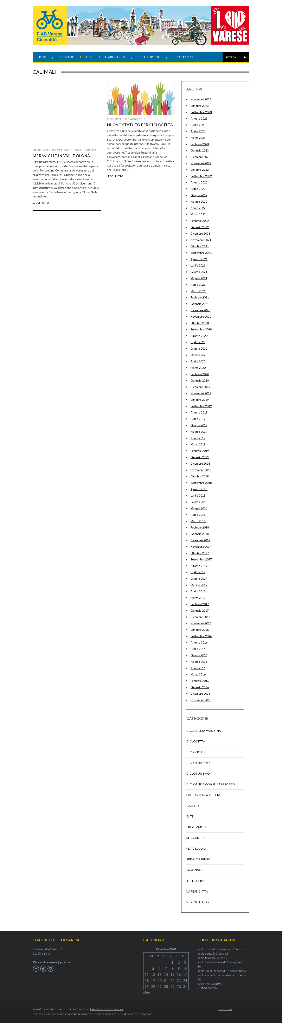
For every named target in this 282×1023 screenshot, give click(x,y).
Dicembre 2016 (200, 617)
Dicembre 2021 (200, 233)
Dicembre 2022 (200, 157)
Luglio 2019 (198, 418)
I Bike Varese (115, 57)
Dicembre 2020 (200, 310)
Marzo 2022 (198, 214)
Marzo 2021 (198, 291)
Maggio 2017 (199, 585)
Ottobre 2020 (200, 323)
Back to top (224, 1010)
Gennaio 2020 (200, 380)
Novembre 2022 (201, 163)
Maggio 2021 (199, 278)
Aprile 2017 (198, 591)
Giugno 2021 (199, 272)
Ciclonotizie (183, 57)
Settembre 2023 (201, 112)
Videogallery (197, 902)
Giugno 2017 (199, 578)
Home (42, 57)
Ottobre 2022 (200, 169)
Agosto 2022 (199, 182)
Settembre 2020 (201, 329)
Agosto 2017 (199, 565)
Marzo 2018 (198, 521)
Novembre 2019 (201, 393)
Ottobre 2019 (200, 399)
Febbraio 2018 (200, 527)
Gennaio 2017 (200, 610)
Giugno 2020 (199, 348)
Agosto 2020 (199, 335)
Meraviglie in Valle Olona (61, 155)
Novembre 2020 (201, 316)
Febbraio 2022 (200, 220)
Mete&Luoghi (197, 848)
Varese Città (197, 891)
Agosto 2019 (199, 412)
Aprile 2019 (198, 438)
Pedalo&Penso (198, 859)
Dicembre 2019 (200, 387)
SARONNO (194, 870)
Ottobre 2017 (200, 553)
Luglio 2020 (198, 342)
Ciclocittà (114, 119)
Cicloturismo (149, 57)
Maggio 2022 (199, 201)
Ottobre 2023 (200, 105)
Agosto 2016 (199, 642)
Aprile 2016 (198, 668)
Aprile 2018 (198, 514)
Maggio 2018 (199, 508)
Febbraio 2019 (200, 450)
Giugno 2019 (199, 425)
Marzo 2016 (198, 674)
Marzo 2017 (198, 597)
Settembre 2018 (201, 482)
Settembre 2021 (201, 252)
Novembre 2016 (201, 623)
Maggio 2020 (199, 355)
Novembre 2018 (201, 470)
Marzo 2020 (198, 367)
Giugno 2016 (199, 655)
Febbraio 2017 (200, 604)
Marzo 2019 (198, 444)
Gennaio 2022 (200, 227)
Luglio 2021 (198, 265)
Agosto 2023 (199, 118)
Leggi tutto (41, 203)
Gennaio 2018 (200, 534)
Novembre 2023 (201, 99)
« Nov (146, 992)
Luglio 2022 (198, 188)
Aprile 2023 (198, 131)
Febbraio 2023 (200, 144)
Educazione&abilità (203, 795)
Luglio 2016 (198, 649)
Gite (90, 57)
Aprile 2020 (198, 361)
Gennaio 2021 (200, 303)
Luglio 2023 (198, 125)
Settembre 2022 (201, 176)
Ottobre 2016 (200, 629)
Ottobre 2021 (200, 246)
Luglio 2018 (198, 495)
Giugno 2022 (199, 195)
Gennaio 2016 (200, 687)
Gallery (193, 805)
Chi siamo (66, 57)
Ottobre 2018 (200, 476)
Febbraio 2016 (200, 680)
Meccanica (195, 838)
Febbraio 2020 (200, 374)
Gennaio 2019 (200, 457)
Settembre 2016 (201, 636)
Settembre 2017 (201, 559)
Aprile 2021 (198, 284)
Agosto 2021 (199, 259)
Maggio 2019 (199, 431)
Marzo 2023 (198, 137)
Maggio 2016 (199, 661)
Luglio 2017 (198, 572)
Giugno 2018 (199, 502)
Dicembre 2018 (200, 463)
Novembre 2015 (201, 700)
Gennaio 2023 (200, 150)
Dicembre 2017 (200, 540)
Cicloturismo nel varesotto (52, 150)
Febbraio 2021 (200, 297)
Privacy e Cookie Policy (107, 1009)
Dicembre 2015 (200, 693)
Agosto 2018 (199, 489)
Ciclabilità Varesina (203, 730)
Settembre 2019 (201, 406)
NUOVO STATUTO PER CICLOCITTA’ (140, 124)
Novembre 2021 (201, 240)
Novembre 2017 (201, 546)
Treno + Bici (196, 880)
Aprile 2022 (198, 208)
